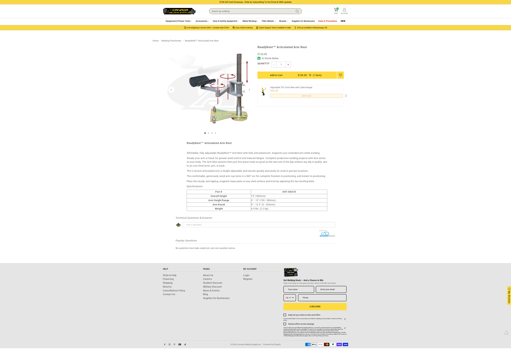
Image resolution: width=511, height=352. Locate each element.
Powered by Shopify (272, 344)
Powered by (323, 230)
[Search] (298, 11)
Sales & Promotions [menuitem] (327, 21)
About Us (208, 275)
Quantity (263, 63)
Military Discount (212, 286)
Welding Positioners (171, 40)
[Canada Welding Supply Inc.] (179, 11)
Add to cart (306, 96)
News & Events (211, 290)
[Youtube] (179, 344)
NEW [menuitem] (343, 21)
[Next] (249, 90)
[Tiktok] (185, 344)
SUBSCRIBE (315, 306)
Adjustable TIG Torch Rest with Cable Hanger (291, 87)
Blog (205, 294)
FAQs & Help (170, 275)
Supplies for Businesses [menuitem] (303, 21)
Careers (207, 279)
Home (155, 40)
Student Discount (212, 282)
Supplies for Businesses (216, 298)
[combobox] (289, 297)
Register (248, 279)
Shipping (168, 282)
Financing (168, 279)
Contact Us (169, 294)
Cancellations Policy (174, 290)
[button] (336, 11)
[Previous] (171, 90)
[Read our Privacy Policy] (345, 319)
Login (246, 275)
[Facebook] (164, 344)
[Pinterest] (174, 344)
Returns (167, 286)
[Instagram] (169, 344)
